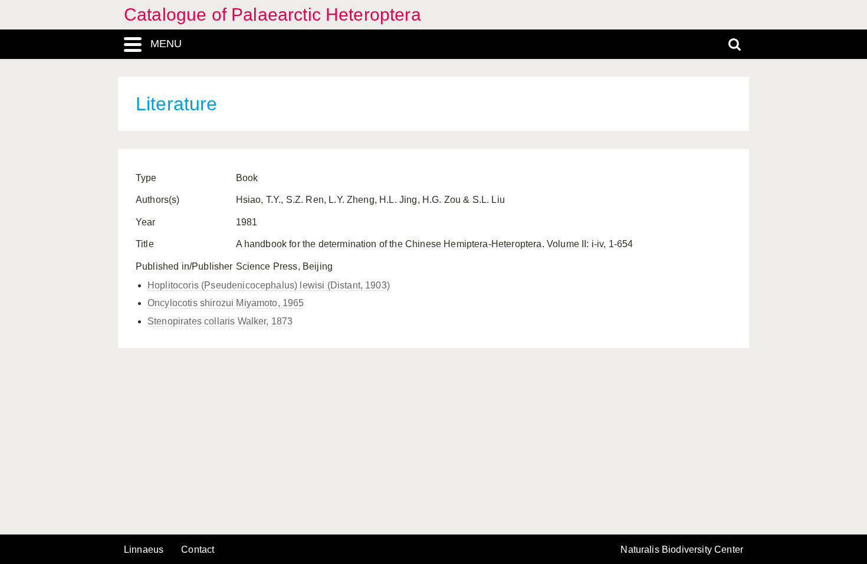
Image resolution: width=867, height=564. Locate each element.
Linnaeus (143, 550)
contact (197, 550)
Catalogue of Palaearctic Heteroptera (272, 14)
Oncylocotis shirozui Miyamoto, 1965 (225, 303)
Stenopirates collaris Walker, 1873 (220, 321)
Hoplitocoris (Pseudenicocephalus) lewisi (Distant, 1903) (268, 285)
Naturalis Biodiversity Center (681, 550)
